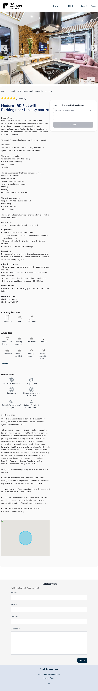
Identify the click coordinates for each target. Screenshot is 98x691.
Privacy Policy (49, 678)
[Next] (94, 48)
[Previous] (4, 48)
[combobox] (57, 6)
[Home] (12, 6)
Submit (82, 660)
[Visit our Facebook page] (49, 684)
